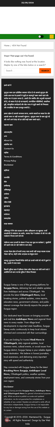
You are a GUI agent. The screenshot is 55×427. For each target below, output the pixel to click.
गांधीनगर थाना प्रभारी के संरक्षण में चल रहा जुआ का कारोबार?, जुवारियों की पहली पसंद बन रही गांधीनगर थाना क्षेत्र (27, 243)
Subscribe (52, 37)
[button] (46, 36)
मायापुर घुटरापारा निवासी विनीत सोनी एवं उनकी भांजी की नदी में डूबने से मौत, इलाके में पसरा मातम (27, 261)
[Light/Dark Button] (41, 36)
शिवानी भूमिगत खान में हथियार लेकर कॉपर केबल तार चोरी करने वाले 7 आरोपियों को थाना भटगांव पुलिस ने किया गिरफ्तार (27, 270)
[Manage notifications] (7, 420)
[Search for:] (21, 70)
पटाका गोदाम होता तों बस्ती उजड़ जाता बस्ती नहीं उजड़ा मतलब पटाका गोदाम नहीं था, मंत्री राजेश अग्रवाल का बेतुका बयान (27, 252)
